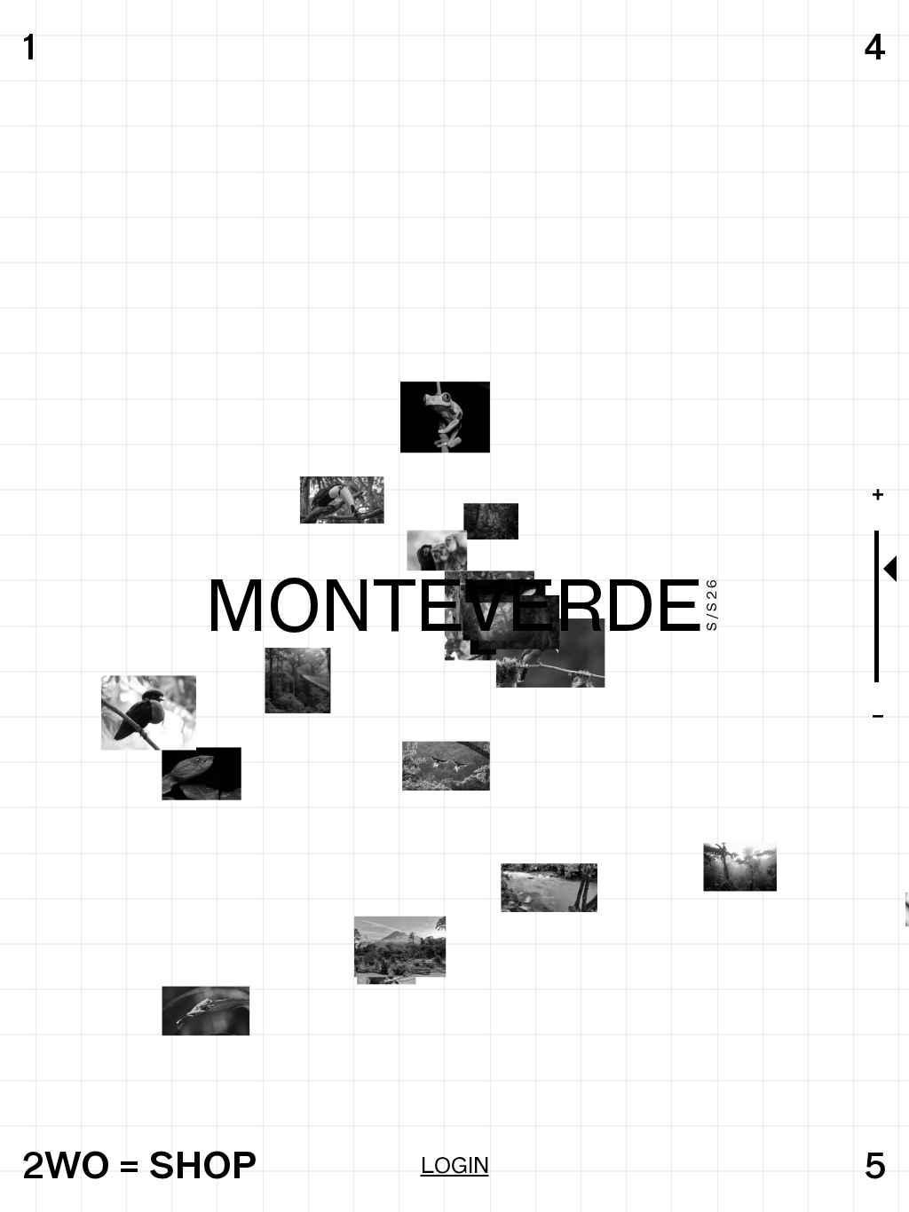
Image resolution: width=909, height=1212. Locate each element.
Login (455, 1165)
